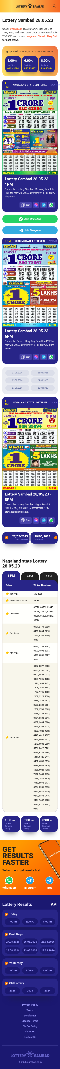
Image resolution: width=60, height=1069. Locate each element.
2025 (30, 990)
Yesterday (16, 963)
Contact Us (30, 1037)
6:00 (30, 921)
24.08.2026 (43, 380)
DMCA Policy (30, 1026)
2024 (47, 990)
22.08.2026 (43, 388)
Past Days (16, 934)
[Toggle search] (54, 6)
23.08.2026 (17, 388)
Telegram (29, 887)
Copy (28, 205)
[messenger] (36, 205)
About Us (30, 1031)
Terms (30, 1010)
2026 (13, 990)
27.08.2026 (17, 373)
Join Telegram (33, 230)
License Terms (30, 1020)
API (54, 904)
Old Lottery (16, 983)
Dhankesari (16, 28)
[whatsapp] (51, 205)
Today (13, 914)
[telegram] (43, 205)
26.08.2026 (43, 373)
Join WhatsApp (32, 218)
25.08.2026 (17, 380)
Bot (49, 887)
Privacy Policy (30, 1004)
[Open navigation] (5, 6)
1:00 (12, 921)
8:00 (47, 921)
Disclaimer (30, 1015)
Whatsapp (9, 887)
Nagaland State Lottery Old (41, 36)
